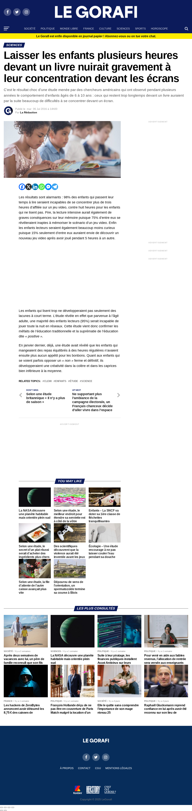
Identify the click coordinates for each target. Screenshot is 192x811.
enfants (60, 381)
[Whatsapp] (41, 186)
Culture (105, 28)
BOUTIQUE (96, 38)
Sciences (123, 28)
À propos (67, 768)
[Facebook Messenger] (48, 186)
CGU (98, 768)
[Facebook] (22, 186)
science (86, 381)
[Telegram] (55, 186)
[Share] (5, 807)
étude (74, 381)
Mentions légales (118, 768)
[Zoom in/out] (12, 807)
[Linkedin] (35, 186)
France (88, 28)
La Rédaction (28, 112)
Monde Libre (69, 28)
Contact (84, 768)
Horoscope (159, 28)
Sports (140, 28)
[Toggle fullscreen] (9, 807)
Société (29, 28)
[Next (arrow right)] (5, 810)
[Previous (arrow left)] (1, 810)
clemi (48, 381)
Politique (48, 28)
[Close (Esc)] (1, 807)
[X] (28, 186)
